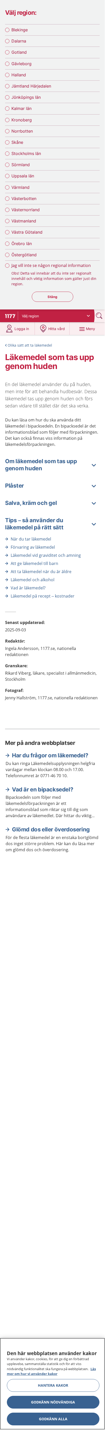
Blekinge (19, 29)
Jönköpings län (26, 97)
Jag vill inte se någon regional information (51, 265)
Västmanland (23, 220)
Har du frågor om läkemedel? (50, 755)
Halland (18, 74)
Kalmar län (21, 108)
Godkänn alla (53, 1418)
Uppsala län (22, 175)
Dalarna (18, 41)
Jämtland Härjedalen (31, 86)
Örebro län (21, 243)
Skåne (17, 142)
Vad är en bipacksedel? (42, 789)
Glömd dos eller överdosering (51, 829)
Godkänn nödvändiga (53, 1402)
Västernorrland (25, 209)
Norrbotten (22, 131)
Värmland (20, 187)
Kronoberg (21, 119)
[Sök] (100, 315)
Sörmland (20, 164)
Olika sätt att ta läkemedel (30, 345)
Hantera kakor (53, 1385)
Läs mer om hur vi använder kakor (51, 1371)
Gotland (19, 52)
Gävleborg (21, 63)
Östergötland (24, 254)
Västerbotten (23, 198)
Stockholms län (26, 153)
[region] (52, 1383)
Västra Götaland (26, 232)
